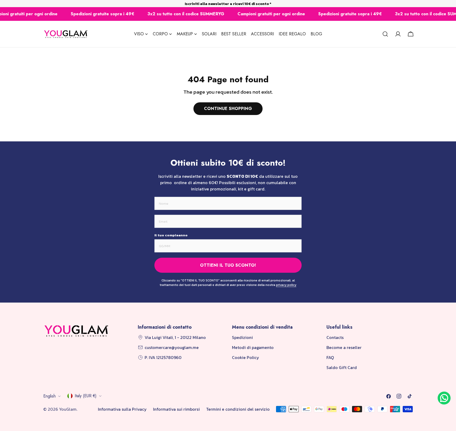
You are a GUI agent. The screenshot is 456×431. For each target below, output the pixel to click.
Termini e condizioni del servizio (238, 409)
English (49, 396)
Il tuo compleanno (171, 235)
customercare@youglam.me (172, 347)
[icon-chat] (444, 398)
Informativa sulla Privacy (122, 409)
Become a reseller (344, 347)
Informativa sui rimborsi (176, 409)
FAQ (330, 357)
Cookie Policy (245, 357)
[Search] (385, 34)
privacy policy (286, 284)
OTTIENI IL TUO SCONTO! (228, 265)
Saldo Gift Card (341, 367)
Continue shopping (228, 109)
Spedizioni (242, 337)
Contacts (335, 337)
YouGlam (68, 409)
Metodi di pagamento (253, 347)
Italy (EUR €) (86, 396)
